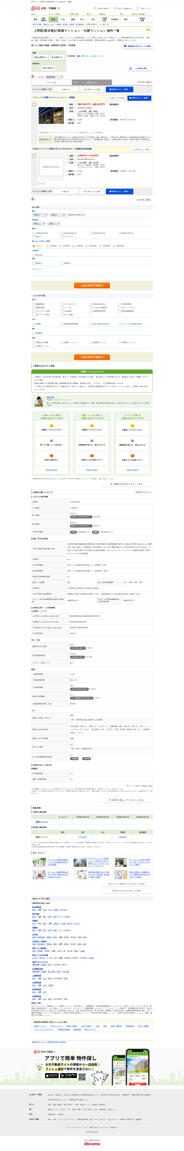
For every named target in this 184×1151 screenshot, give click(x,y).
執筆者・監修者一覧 (127, 1119)
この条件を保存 (141, 68)
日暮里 (56, 924)
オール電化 (68, 315)
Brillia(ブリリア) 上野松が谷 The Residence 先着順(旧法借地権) (62, 149)
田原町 (40, 951)
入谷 (55, 958)
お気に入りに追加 (93, 89)
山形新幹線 (36, 982)
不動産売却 (51, 1114)
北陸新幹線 (36, 996)
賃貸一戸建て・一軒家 (70, 1105)
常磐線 (35, 921)
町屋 (58, 972)
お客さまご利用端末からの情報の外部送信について (81, 1095)
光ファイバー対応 (43, 315)
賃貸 (105, 1026)
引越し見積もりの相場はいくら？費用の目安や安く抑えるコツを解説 (139, 874)
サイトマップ (104, 1127)
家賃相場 (77, 1029)
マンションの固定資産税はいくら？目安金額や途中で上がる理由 (57, 862)
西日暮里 (41, 937)
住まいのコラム (113, 1119)
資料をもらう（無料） (121, 89)
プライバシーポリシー (73, 1127)
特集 (49, 1119)
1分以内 (53, 246)
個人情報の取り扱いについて (57, 1100)
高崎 (65, 978)
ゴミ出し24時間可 (100, 308)
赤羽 (50, 917)
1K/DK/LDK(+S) (42, 233)
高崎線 (35, 928)
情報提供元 (125, 1095)
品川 (34, 924)
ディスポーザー (70, 304)
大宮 (44, 910)
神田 (79, 937)
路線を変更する (40, 57)
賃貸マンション (85, 1105)
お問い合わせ (93, 1127)
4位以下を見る (51, 470)
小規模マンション (43, 346)
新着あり (39, 263)
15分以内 (106, 246)
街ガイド (103, 1119)
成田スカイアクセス (40, 962)
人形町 (91, 958)
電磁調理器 (40, 304)
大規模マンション (100, 342)
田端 (34, 937)
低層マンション (70, 342)
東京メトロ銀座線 (39, 948)
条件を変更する (49, 68)
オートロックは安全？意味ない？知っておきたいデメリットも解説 (139, 862)
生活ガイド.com (147, 786)
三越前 (82, 951)
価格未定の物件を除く (77, 215)
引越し (55, 1119)
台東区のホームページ (143, 492)
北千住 (77, 924)
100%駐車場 (126, 304)
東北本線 (35, 914)
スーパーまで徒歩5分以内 (131, 324)
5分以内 (66, 246)
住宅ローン (112, 1109)
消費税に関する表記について (79, 1100)
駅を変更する (57, 57)
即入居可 (39, 255)
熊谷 (50, 978)
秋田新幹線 (36, 989)
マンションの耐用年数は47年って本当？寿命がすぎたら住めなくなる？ (58, 874)
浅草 (34, 951)
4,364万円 (123, 837)
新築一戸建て (72, 1026)
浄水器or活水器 (99, 304)
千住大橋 (65, 972)
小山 (50, 910)
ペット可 (67, 308)
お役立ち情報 (34, 1119)
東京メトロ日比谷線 (40, 955)
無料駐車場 (40, 308)
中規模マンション (128, 342)
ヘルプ (85, 1127)
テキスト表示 (51, 83)
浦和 (55, 917)
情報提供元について (38, 1042)
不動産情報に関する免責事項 (56, 1042)
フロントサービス (128, 308)
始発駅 (38, 324)
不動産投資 (129, 1026)
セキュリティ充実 (43, 311)
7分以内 (79, 246)
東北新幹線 (36, 907)
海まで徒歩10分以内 (101, 324)
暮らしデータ (90, 1029)
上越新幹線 (36, 976)
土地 (97, 1026)
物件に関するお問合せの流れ (110, 1095)
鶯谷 (55, 937)
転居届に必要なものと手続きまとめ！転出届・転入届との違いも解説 (98, 874)
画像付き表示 (92, 83)
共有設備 (67, 311)
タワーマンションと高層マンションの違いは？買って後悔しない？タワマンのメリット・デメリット (98, 862)
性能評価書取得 (127, 311)
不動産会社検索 (64, 1029)
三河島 (63, 924)
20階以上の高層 (42, 342)
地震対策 (39, 333)
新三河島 (51, 972)
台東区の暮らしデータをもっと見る (128, 800)
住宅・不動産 (143, 1026)
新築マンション (40, 1026)
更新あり (67, 263)
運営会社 (114, 1127)
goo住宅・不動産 (35, 1094)
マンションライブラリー (44, 1029)
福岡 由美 (50, 397)
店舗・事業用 (116, 1026)
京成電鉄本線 (37, 969)
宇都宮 (56, 910)
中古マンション (57, 1026)
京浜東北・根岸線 (39, 941)
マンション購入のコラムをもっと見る (128, 884)
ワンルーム (68, 236)
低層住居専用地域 (71, 324)
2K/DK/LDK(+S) (70, 233)
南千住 (70, 924)
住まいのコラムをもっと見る (128, 891)
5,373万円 (83, 837)
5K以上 (38, 236)
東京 (34, 910)
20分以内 (120, 246)
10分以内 (92, 246)
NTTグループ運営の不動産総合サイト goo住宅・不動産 (51, 2)
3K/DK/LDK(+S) (99, 233)
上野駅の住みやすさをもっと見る (128, 484)
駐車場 (95, 1105)
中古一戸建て (86, 1026)
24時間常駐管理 (99, 311)
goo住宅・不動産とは (55, 1095)
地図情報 (139, 1119)
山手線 (35, 935)
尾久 (44, 917)
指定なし (40, 246)
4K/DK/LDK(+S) (127, 233)
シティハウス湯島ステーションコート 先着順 (54, 97)
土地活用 (60, 1114)
